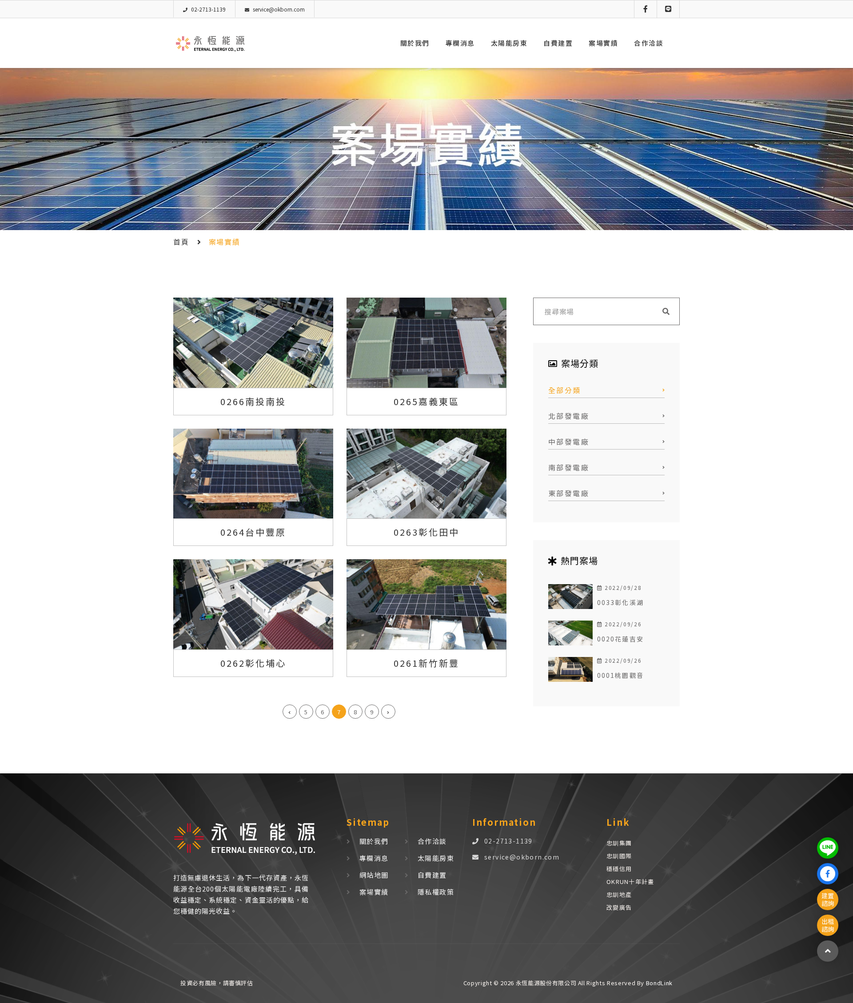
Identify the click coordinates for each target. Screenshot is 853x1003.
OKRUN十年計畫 (630, 881)
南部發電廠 (568, 467)
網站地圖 (374, 875)
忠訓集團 (619, 843)
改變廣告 (619, 907)
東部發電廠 (568, 493)
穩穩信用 (619, 868)
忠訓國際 (619, 856)
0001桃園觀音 (620, 675)
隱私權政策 (436, 891)
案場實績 (603, 43)
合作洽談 (648, 43)
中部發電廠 (568, 441)
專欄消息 (460, 43)
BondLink (658, 983)
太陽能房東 (509, 43)
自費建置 (558, 43)
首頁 (181, 241)
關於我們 (415, 43)
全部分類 (564, 390)
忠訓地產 (619, 894)
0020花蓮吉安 (620, 638)
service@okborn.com (521, 856)
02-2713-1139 (508, 840)
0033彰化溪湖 (620, 602)
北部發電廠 (568, 415)
